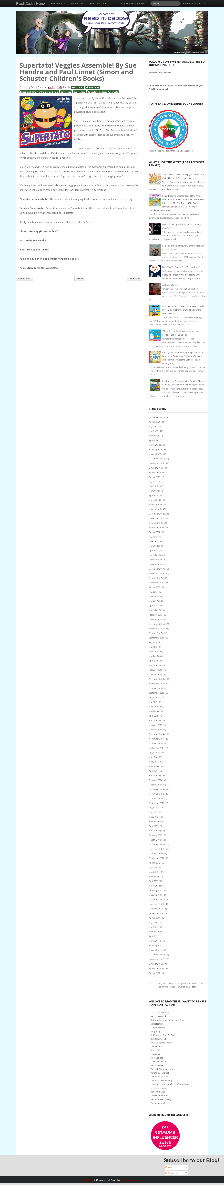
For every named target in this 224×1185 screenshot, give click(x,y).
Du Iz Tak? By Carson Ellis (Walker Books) (181, 267)
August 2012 (155, 862)
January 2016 (155, 674)
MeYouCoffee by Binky (161, 1099)
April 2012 (154, 881)
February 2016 (156, 670)
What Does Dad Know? (161, 1042)
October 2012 (155, 853)
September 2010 (157, 968)
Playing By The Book (160, 1073)
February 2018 (156, 559)
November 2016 (156, 628)
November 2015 (156, 683)
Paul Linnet (77, 87)
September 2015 (157, 692)
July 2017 (153, 591)
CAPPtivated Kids (158, 1061)
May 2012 (153, 876)
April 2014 (154, 771)
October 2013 (155, 798)
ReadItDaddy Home (30, 3)
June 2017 (153, 596)
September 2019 (157, 472)
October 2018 (155, 523)
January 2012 (155, 895)
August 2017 (155, 587)
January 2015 (155, 729)
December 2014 (156, 734)
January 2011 (155, 950)
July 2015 (153, 702)
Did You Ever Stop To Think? (163, 1035)
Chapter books (77, 3)
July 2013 (153, 812)
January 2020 (155, 454)
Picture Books (58, 3)
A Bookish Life (157, 1023)
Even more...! (97, 3)
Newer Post (24, 278)
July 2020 (153, 426)
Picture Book (92, 87)
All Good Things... (170, 285)
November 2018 (156, 518)
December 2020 (156, 417)
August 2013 (155, 807)
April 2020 (154, 440)
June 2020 (153, 431)
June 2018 (153, 541)
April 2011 (154, 936)
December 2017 (156, 568)
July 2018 (153, 536)
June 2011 (153, 927)
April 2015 (154, 715)
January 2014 (155, 784)
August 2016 (155, 642)
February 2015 (156, 725)
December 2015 (156, 679)
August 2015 (155, 697)
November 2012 (156, 849)
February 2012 (156, 890)
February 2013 (156, 835)
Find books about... (193, 3)
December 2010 (156, 954)
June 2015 (153, 706)
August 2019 (155, 477)
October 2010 (155, 963)
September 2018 (157, 527)
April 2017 (154, 605)
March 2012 (154, 885)
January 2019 (155, 509)
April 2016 (154, 660)
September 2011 (157, 913)
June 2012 (153, 872)
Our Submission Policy (132, 3)
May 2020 (153, 435)
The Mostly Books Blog (161, 1080)
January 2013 (155, 839)
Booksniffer (156, 1050)
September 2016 (157, 637)
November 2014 (156, 738)
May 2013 (153, 821)
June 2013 (153, 816)
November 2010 (156, 959)
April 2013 (154, 826)
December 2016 (156, 624)
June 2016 (153, 651)
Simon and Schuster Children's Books (39, 92)
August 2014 (155, 752)
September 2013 (157, 803)
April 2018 (154, 550)
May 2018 (153, 546)
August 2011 (155, 918)
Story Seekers (157, 1057)
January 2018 (155, 564)
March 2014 (154, 775)
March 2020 (154, 444)
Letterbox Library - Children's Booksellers (170, 1084)
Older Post (134, 278)
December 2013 (156, 789)
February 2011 (156, 945)
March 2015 (154, 720)
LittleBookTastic (158, 1027)
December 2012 (156, 844)
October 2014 (155, 743)
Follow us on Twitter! (160, 72)
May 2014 (153, 766)
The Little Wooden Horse (162, 1069)
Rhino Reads (156, 1046)
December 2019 (156, 458)
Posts (170, 1167)
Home (80, 278)
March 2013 (154, 830)
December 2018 (156, 513)
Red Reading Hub (159, 1039)
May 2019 (153, 490)
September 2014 (157, 748)
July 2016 (153, 647)
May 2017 (153, 601)
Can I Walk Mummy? (160, 1012)
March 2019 (154, 500)
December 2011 (156, 899)
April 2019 (154, 495)
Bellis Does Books (159, 1016)
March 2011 (154, 940)
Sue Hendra (79, 92)
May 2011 (153, 931)
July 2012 (153, 867)
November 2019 (156, 463)
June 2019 (153, 486)
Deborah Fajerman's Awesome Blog (167, 1020)
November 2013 (156, 794)
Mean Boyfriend (158, 1065)
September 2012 (157, 858)
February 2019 (156, 504)
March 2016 (154, 665)
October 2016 (155, 633)
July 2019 (153, 481)
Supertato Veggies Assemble (103, 92)
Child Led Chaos (158, 1088)
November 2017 (156, 573)
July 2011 (153, 922)
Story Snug (155, 1031)
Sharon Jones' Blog (159, 1076)
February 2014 (156, 780)
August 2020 (155, 422)
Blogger (192, 986)
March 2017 (154, 610)
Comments (172, 1173)
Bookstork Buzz (158, 1091)
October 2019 (155, 467)
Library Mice (156, 1054)
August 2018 (155, 532)
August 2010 (155, 973)
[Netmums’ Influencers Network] (165, 1135)
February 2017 (156, 614)
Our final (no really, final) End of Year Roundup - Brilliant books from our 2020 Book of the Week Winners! (184, 310)
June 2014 (153, 761)
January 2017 (155, 619)
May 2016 (153, 656)
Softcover (66, 92)
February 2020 (156, 449)
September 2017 (157, 582)
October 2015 (155, 688)
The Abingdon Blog (159, 1103)
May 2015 (153, 711)
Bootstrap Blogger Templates (132, 1179)
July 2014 (153, 757)
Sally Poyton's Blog (159, 1095)
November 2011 (156, 904)
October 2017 (155, 578)
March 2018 (154, 555)
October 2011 (155, 908)
